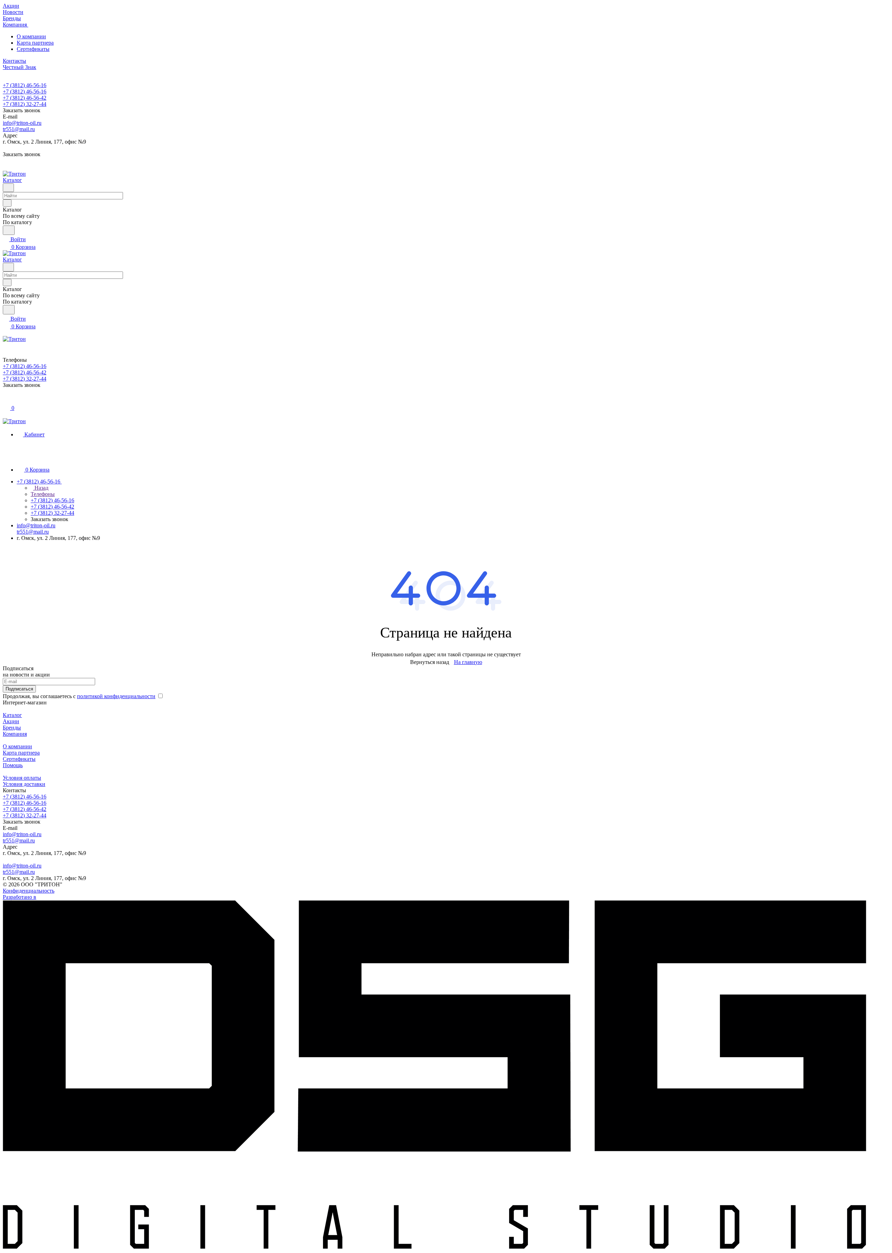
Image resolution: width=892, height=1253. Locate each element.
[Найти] (9, 230)
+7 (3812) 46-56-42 (24, 98)
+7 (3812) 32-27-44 (24, 104)
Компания (15, 734)
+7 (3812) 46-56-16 (24, 85)
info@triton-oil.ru (22, 123)
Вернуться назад (429, 662)
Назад (40, 488)
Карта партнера (35, 43)
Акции (11, 721)
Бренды (12, 728)
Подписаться (19, 689)
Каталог (12, 715)
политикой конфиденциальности (116, 696)
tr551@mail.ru (19, 129)
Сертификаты (33, 49)
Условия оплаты (22, 778)
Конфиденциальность (28, 891)
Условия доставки (24, 784)
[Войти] (6, 400)
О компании (31, 36)
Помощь (13, 765)
